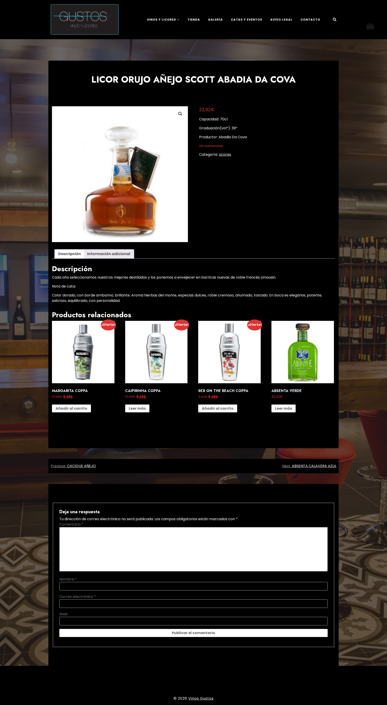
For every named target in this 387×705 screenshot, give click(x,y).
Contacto (310, 19)
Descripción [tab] (69, 253)
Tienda (193, 19)
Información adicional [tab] (108, 253)
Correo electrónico (77, 596)
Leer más (137, 408)
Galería (215, 19)
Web (63, 614)
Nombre (68, 579)
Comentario (71, 524)
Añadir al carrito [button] (71, 408)
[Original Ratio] (370, 26)
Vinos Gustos (201, 698)
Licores (225, 154)
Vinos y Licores (161, 19)
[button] (180, 114)
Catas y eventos (246, 19)
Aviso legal (281, 19)
